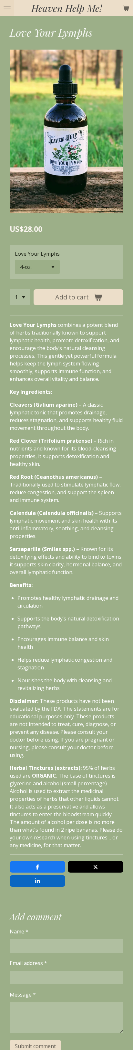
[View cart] (126, 8)
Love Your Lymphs (37, 253)
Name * (19, 931)
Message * (23, 994)
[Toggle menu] (7, 8)
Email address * (28, 963)
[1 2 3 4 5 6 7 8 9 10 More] (20, 297)
